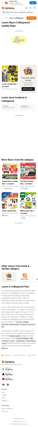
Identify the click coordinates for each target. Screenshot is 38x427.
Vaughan (23, 324)
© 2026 (19, 419)
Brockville (5, 324)
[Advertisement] (19, 243)
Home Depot (31, 341)
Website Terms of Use (19, 421)
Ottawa (26, 322)
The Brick (5, 341)
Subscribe (32, 18)
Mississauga (14, 324)
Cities (3, 398)
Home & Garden (15, 336)
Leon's (12, 341)
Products (4, 400)
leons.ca (5, 348)
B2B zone (5, 411)
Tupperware (20, 341)
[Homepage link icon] (2, 355)
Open (33, 3)
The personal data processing (19, 424)
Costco (4, 343)
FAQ (3, 392)
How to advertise (7, 408)
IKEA (31, 338)
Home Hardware (22, 338)
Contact (4, 395)
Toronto (19, 322)
